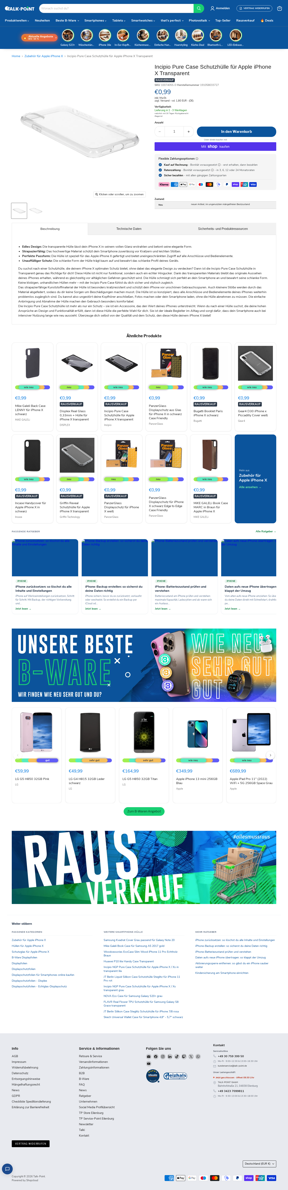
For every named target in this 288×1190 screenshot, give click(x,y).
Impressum (19, 1062)
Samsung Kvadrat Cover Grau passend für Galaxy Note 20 (139, 940)
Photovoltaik (198, 20)
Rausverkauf (245, 20)
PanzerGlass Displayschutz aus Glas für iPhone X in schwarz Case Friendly (165, 412)
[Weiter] (270, 755)
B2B (82, 1073)
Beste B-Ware (66, 20)
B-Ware (84, 1079)
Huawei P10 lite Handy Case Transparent (129, 961)
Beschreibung (50, 229)
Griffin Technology (70, 517)
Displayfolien (19, 963)
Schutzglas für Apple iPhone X (30, 952)
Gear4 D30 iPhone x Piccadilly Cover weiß (253, 413)
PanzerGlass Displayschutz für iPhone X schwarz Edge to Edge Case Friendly (166, 504)
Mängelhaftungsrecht (26, 1085)
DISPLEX (65, 425)
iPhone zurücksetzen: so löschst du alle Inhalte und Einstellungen (235, 940)
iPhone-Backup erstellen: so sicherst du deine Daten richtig (231, 946)
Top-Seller (222, 20)
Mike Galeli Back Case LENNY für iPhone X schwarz (30, 410)
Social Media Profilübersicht (97, 1107)
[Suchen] (199, 8)
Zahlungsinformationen (94, 1067)
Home (16, 56)
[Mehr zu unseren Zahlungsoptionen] (197, 158)
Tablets (118, 20)
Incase (18, 517)
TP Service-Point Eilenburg (96, 1119)
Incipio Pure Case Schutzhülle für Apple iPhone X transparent (119, 415)
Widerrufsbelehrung (25, 1067)
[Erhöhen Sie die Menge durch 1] (189, 131)
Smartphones (94, 20)
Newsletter (86, 1124)
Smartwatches (142, 20)
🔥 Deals (266, 20)
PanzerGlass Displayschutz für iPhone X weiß (121, 507)
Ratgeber (85, 1096)
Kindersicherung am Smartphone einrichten (221, 973)
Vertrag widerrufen (30, 1143)
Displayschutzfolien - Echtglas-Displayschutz (39, 986)
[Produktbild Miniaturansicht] (19, 211)
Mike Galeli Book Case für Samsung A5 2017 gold (134, 946)
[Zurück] (17, 755)
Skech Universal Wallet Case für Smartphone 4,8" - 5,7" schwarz (143, 1017)
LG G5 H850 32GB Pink (32, 779)
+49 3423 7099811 (231, 1091)
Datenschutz (20, 1073)
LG (16, 784)
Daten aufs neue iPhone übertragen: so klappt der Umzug (230, 957)
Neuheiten (42, 20)
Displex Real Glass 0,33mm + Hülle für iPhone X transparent (74, 415)
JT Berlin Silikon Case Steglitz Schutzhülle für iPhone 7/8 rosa (141, 1011)
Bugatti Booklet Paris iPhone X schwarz (208, 413)
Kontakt (84, 1136)
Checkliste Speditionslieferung (31, 1102)
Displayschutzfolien (23, 969)
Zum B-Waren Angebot (144, 811)
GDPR (16, 1096)
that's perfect (171, 20)
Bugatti (198, 421)
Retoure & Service (90, 1056)
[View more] (144, 665)
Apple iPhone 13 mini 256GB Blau (196, 781)
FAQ (82, 1085)
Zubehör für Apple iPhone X (43, 56)
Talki (82, 1130)
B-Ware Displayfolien (24, 957)
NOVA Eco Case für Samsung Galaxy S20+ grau (133, 996)
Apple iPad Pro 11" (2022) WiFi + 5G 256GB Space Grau (251, 781)
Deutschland (257, 1164)
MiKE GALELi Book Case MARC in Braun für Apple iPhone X (211, 507)
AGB (15, 1056)
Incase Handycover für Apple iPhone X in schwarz (30, 507)
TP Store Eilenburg (91, 1113)
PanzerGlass (156, 424)
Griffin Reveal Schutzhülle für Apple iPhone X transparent (75, 507)
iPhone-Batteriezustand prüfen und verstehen (223, 952)
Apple (179, 789)
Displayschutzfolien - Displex (29, 981)
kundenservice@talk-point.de (232, 1065)
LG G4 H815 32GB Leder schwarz (87, 781)
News (15, 1090)
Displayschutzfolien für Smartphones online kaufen (43, 975)
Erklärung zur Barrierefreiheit (30, 1107)
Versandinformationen (93, 1062)
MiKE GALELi (22, 420)
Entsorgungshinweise (26, 1079)
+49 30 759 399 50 (231, 1056)
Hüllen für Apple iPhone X (27, 946)
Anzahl (159, 122)
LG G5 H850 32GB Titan (140, 779)
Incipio (107, 425)
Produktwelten (16, 20)
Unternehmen (88, 1102)
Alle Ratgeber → (266, 531)
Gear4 (241, 421)
